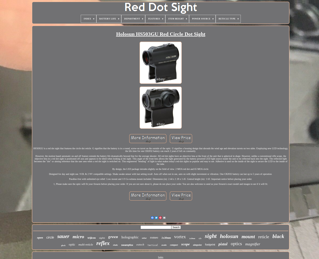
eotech (140, 244)
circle (50, 237)
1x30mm (166, 237)
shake (115, 245)
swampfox (127, 245)
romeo (154, 237)
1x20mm (192, 238)
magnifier (252, 244)
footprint (210, 244)
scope (185, 244)
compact (174, 245)
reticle (263, 236)
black (278, 236)
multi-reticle (85, 244)
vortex (180, 236)
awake (164, 245)
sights (102, 238)
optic (72, 244)
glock (63, 245)
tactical (153, 245)
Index (160, 257)
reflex (103, 243)
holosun (229, 236)
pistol (222, 244)
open (40, 237)
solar (144, 238)
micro (78, 236)
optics (236, 243)
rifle (200, 238)
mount (248, 236)
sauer (63, 236)
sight (211, 236)
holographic (130, 237)
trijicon (92, 237)
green (113, 236)
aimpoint (197, 245)
